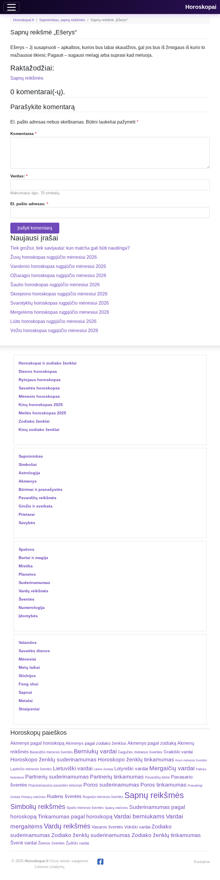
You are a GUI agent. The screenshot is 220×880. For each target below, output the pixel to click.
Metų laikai (29, 667)
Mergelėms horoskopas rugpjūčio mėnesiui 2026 (59, 312)
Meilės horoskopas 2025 (42, 413)
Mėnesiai (27, 659)
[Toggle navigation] (11, 7)
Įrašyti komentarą (34, 228)
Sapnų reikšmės (26, 78)
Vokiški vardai (137, 826)
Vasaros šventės (107, 827)
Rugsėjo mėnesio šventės (103, 797)
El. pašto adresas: (29, 203)
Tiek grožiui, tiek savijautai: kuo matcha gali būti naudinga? (70, 248)
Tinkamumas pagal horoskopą (75, 817)
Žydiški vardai (77, 843)
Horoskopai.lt (23, 20)
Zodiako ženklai (34, 421)
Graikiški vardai (178, 752)
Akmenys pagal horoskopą (37, 743)
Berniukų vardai (95, 751)
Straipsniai (29, 709)
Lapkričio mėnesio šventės (31, 769)
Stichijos (27, 675)
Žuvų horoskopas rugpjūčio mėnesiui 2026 (53, 257)
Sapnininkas (31, 456)
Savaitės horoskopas (39, 388)
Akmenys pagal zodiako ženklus (96, 743)
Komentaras (23, 133)
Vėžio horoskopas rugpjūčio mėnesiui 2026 (54, 330)
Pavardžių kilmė (157, 777)
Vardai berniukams (139, 816)
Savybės (27, 522)
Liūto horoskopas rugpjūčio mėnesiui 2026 (53, 321)
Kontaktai (202, 862)
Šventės (26, 599)
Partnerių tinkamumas (117, 777)
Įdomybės (28, 616)
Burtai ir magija (33, 557)
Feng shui (28, 684)
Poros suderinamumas (111, 785)
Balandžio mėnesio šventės (51, 752)
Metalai (26, 700)
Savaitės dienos (34, 650)
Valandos (28, 642)
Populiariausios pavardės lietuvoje (55, 785)
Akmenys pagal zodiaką (151, 743)
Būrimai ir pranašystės (40, 489)
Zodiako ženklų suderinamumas (90, 835)
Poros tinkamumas (163, 785)
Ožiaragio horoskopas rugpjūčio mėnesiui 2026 (58, 275)
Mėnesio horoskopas (39, 396)
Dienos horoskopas (38, 371)
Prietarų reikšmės (33, 797)
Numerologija (32, 607)
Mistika (26, 566)
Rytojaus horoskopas (40, 379)
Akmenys (28, 481)
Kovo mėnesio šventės (191, 760)
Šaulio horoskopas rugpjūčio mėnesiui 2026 (55, 284)
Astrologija (29, 473)
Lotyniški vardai (131, 768)
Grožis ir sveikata (35, 506)
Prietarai (27, 514)
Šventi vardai (23, 842)
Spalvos (26, 549)
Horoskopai (201, 7)
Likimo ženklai (103, 769)
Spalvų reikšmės (116, 808)
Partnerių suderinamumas (57, 777)
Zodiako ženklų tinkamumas (166, 835)
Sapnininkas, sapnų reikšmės (62, 20)
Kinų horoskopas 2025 (41, 404)
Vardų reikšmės (33, 591)
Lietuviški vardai (73, 768)
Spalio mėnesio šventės (85, 808)
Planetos (27, 574)
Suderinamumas (34, 582)
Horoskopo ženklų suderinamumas (53, 759)
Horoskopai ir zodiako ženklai (47, 363)
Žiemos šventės (51, 843)
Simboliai (28, 464)
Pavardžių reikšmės (37, 497)
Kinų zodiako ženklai (39, 429)
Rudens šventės (64, 796)
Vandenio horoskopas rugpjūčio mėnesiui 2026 (58, 266)
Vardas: (19, 176)
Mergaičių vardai (172, 768)
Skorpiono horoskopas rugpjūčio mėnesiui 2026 (58, 293)
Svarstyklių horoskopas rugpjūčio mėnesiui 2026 (59, 303)
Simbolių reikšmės (37, 806)
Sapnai (25, 692)
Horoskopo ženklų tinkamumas (136, 759)
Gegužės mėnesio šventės (140, 752)
